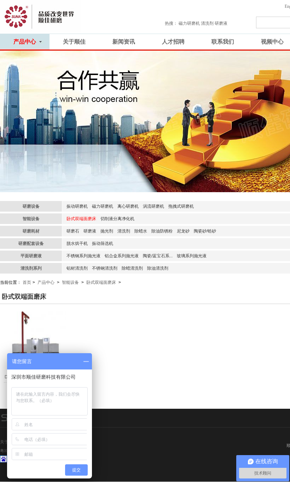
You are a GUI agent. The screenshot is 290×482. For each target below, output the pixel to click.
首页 (27, 282)
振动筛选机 (102, 243)
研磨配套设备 (31, 243)
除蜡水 (140, 231)
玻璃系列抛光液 (192, 255)
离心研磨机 (128, 206)
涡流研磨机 (153, 206)
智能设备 (31, 218)
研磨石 (72, 231)
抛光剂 (106, 231)
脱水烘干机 (77, 243)
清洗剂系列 (31, 268)
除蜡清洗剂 (132, 268)
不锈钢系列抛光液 (83, 255)
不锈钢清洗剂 (104, 268)
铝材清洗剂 (77, 268)
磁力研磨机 (102, 206)
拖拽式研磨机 (181, 206)
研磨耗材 (31, 231)
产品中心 (45, 282)
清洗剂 (123, 231)
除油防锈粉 (162, 231)
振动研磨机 (77, 206)
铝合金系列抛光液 (122, 255)
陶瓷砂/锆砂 (205, 231)
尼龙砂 (183, 231)
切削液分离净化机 (117, 218)
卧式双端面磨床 (81, 218)
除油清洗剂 (157, 268)
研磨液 (89, 231)
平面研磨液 (31, 255)
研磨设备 (31, 206)
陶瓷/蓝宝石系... (158, 255)
